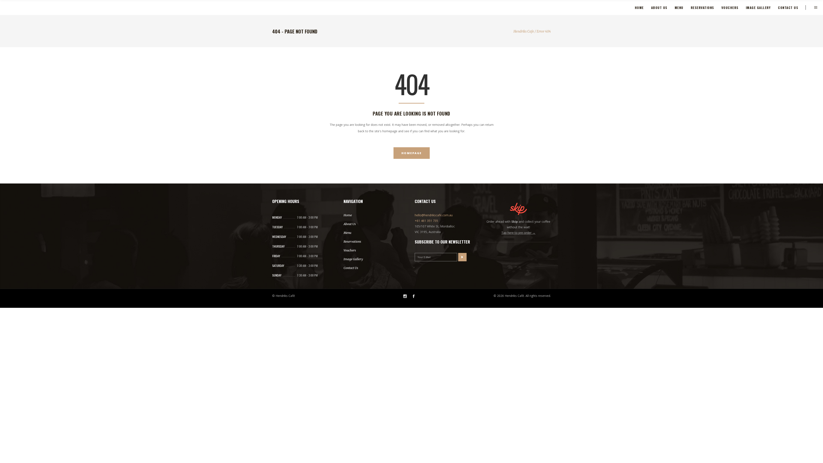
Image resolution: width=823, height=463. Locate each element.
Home (348, 215)
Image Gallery (353, 259)
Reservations (352, 242)
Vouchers (350, 250)
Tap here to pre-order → (518, 233)
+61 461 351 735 (426, 221)
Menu (347, 233)
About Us (350, 224)
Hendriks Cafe (524, 31)
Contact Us (351, 268)
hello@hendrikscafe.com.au (434, 215)
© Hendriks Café (283, 296)
